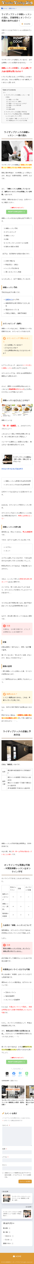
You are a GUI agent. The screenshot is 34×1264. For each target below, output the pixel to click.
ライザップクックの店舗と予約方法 (16, 112)
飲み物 (6, 1228)
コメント (6, 1125)
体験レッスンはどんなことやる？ (18, 103)
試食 (10, 107)
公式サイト (9, 299)
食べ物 (6, 1232)
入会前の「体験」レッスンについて (18, 118)
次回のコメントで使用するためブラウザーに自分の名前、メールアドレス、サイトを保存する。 (18, 1175)
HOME (18, 1256)
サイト (4, 1165)
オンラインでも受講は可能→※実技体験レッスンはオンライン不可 (17, 115)
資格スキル (14, 1080)
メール (5, 1157)
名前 (4, 1149)
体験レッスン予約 (13, 99)
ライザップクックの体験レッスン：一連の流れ (17, 96)
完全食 (8, 1239)
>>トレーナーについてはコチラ (12, 468)
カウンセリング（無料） (15, 101)
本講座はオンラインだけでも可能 (18, 120)
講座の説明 (12, 109)
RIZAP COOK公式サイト (16, 211)
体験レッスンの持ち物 (15, 105)
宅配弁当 (9, 1236)
